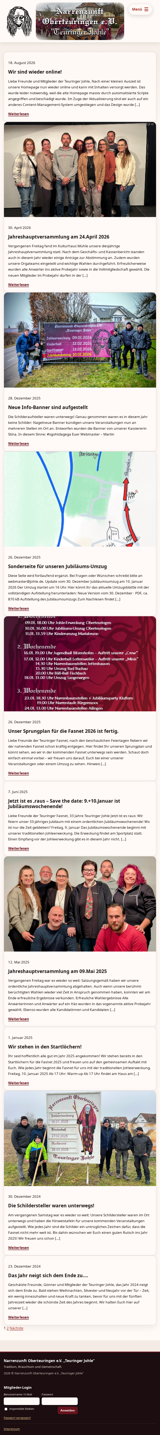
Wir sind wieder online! (35, 72)
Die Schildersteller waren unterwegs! (51, 1205)
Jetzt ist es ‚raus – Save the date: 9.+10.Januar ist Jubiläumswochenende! (64, 804)
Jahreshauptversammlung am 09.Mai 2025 (57, 971)
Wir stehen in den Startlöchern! (44, 1046)
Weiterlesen (18, 114)
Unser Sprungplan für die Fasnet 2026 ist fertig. (63, 731)
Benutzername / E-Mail (18, 1394)
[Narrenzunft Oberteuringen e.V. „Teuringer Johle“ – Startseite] (7, 21)
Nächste (16, 1328)
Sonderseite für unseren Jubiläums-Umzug (57, 566)
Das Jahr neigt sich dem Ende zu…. (48, 1275)
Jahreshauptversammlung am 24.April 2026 (58, 237)
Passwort (47, 1394)
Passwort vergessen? (17, 1418)
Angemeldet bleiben (21, 1409)
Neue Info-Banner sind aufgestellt (48, 407)
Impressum (12, 1429)
